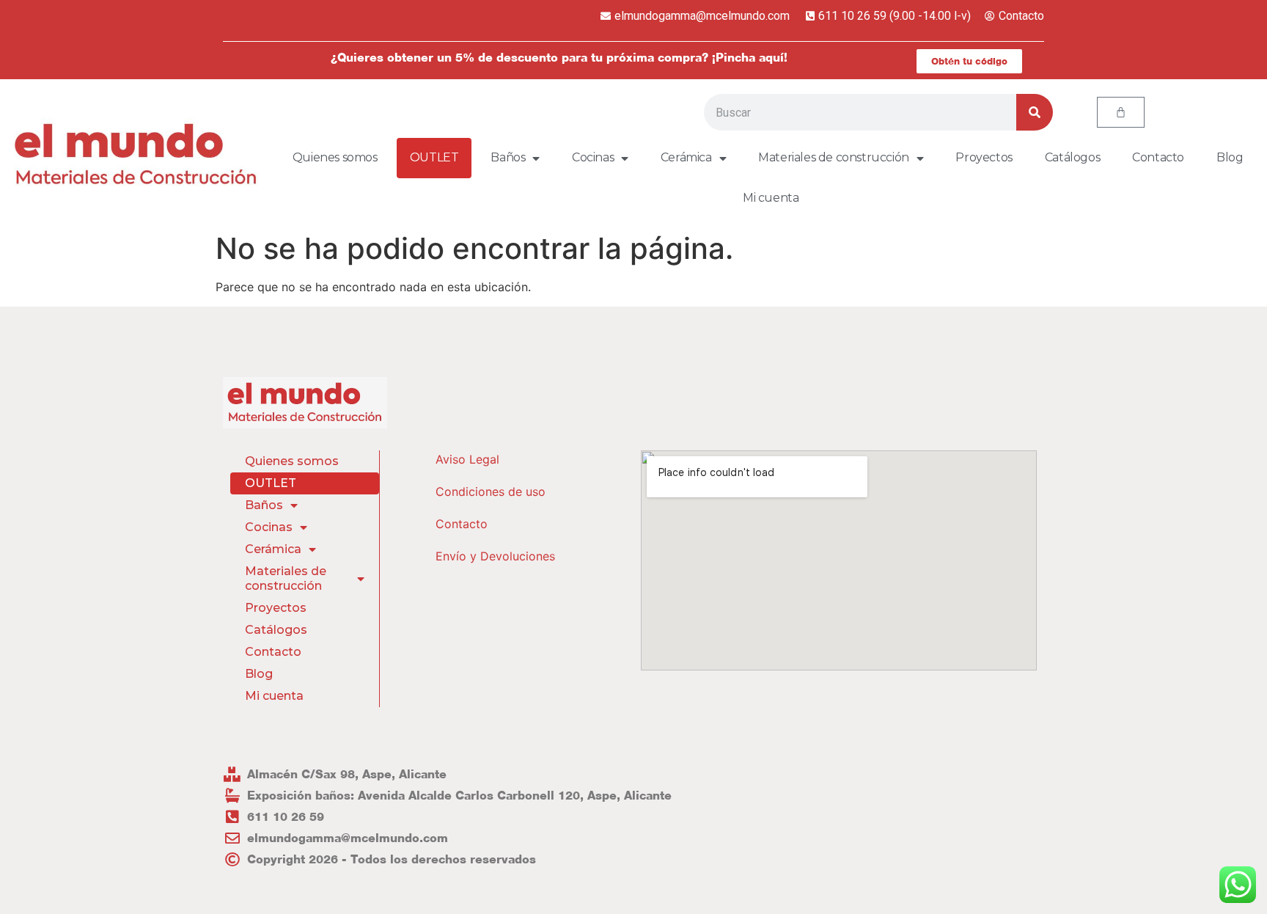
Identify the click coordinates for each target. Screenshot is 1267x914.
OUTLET (434, 157)
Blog (1229, 157)
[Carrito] (1121, 112)
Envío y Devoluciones (495, 556)
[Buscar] (1034, 112)
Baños (508, 157)
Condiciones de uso (491, 491)
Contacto (1158, 157)
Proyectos (983, 157)
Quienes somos (335, 157)
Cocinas (593, 157)
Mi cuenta (770, 198)
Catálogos (1072, 157)
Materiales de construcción (833, 157)
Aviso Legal (467, 459)
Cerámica (686, 157)
